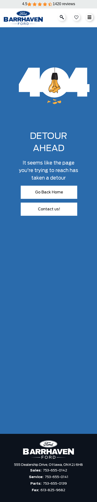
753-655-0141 (56, 477)
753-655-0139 (55, 483)
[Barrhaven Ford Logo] (23, 18)
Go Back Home (49, 192)
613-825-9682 (52, 490)
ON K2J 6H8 (73, 465)
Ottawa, (56, 465)
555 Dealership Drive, (31, 465)
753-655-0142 (55, 470)
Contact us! (49, 209)
